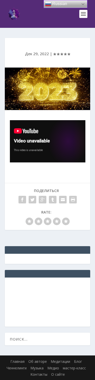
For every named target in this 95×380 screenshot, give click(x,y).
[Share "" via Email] (63, 200)
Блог (78, 361)
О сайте (58, 374)
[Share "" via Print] (73, 200)
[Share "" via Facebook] (22, 200)
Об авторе (37, 361)
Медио (53, 368)
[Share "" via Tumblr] (53, 200)
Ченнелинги (17, 368)
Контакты (38, 374)
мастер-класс (74, 368)
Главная (17, 361)
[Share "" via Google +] (42, 200)
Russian (59, 4)
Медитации (60, 361)
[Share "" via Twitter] (32, 200)
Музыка (37, 368)
